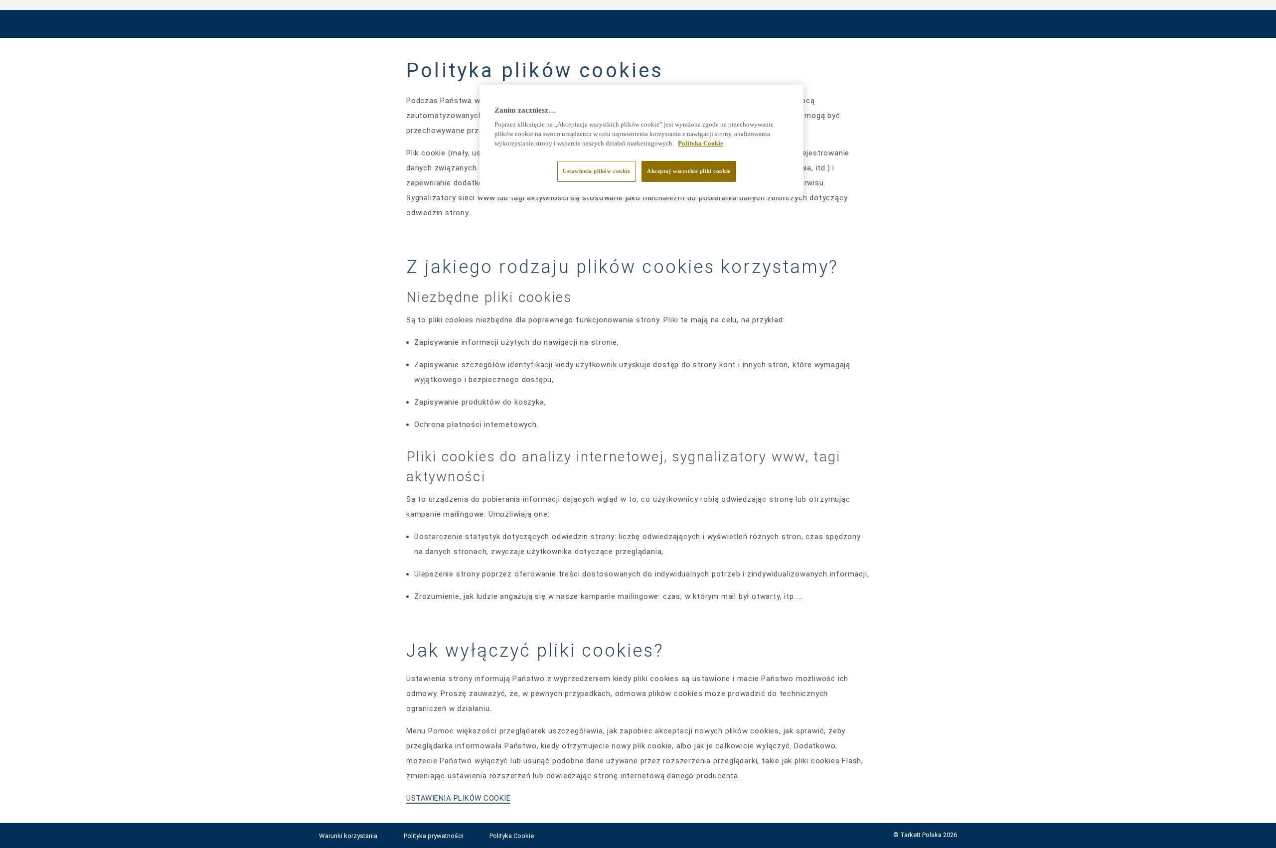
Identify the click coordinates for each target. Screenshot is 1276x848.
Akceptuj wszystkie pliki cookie (689, 171)
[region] (641, 141)
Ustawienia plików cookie (597, 171)
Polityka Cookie (511, 836)
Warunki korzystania (349, 836)
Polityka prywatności (434, 836)
